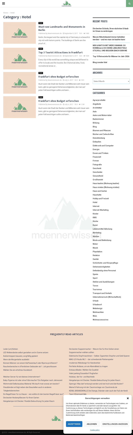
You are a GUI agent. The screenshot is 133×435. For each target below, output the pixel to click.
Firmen (96, 161)
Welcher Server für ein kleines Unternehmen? (21, 377)
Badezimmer (98, 119)
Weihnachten (98, 312)
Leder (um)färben (10, 349)
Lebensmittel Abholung (102, 229)
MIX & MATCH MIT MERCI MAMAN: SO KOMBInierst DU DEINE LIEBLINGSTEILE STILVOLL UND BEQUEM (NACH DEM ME (110, 47)
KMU (95, 217)
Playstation (97, 252)
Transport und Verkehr (102, 293)
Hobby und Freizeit (101, 199)
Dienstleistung (99, 138)
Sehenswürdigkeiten (101, 267)
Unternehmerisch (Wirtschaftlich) (107, 297)
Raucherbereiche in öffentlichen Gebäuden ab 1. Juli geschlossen (30, 366)
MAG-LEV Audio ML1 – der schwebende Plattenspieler (91, 359)
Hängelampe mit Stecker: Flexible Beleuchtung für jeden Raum (28, 401)
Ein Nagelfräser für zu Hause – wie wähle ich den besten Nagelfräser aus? (33, 394)
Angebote (97, 104)
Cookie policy (95, 430)
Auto (95, 112)
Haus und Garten (100, 191)
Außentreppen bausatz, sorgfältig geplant (20, 356)
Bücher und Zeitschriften (103, 134)
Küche (95, 221)
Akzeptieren (74, 424)
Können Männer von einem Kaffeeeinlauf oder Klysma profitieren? (30, 363)
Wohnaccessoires (100, 320)
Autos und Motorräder (102, 115)
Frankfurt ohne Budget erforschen (58, 77)
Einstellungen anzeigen (115, 424)
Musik (95, 248)
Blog (95, 127)
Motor (95, 244)
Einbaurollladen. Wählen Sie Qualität (83, 370)
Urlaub (95, 301)
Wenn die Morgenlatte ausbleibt (16, 359)
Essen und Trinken (100, 153)
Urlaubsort (97, 304)
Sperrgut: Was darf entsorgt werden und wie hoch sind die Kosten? (96, 384)
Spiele (95, 274)
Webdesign (97, 308)
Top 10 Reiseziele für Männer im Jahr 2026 (111, 56)
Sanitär (96, 259)
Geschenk (97, 168)
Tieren (95, 286)
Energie (96, 149)
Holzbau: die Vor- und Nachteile (82, 377)
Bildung (96, 123)
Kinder (95, 214)
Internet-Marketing (101, 210)
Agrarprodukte (99, 100)
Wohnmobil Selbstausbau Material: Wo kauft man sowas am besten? (31, 384)
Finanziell (97, 157)
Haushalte (97, 195)
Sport (95, 278)
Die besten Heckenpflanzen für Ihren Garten (21, 398)
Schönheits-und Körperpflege (105, 263)
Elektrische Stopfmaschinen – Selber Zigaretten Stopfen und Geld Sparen (99, 356)
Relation (96, 255)
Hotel (40, 23)
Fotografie (97, 165)
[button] (128, 398)
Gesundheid (98, 176)
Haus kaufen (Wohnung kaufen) (106, 183)
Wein (95, 316)
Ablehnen (92, 424)
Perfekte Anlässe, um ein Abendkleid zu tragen (88, 366)
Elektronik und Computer (103, 146)
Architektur (97, 108)
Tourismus (97, 289)
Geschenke (97, 172)
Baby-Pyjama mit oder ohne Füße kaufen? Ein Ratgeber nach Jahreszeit (32, 380)
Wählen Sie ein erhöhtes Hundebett (17, 370)
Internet (96, 206)
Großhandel (98, 180)
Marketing (97, 233)
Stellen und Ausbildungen (103, 282)
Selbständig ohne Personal (104, 271)
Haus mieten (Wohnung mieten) (106, 187)
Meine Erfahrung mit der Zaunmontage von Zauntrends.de (93, 387)
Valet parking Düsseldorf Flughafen (83, 373)
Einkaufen (97, 142)
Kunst (95, 225)
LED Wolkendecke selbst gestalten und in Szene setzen (25, 352)
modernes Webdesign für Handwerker (84, 363)
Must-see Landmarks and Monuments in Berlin (61, 28)
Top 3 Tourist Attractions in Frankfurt (60, 52)
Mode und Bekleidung (102, 240)
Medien (96, 236)
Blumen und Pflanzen (102, 130)
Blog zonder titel (100, 62)
